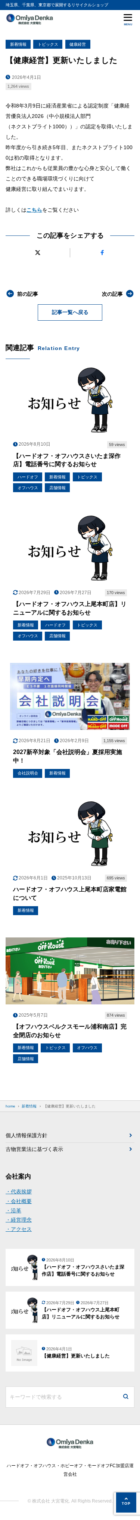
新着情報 (18, 44)
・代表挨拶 (19, 1191)
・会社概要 (19, 1201)
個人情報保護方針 (26, 1135)
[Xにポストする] (38, 252)
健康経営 (77, 44)
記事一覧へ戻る (70, 312)
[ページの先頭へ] (126, 1502)
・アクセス (19, 1229)
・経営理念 (19, 1220)
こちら (34, 210)
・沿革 (13, 1210)
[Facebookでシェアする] (102, 252)
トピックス (48, 44)
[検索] (126, 1397)
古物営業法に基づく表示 (34, 1149)
